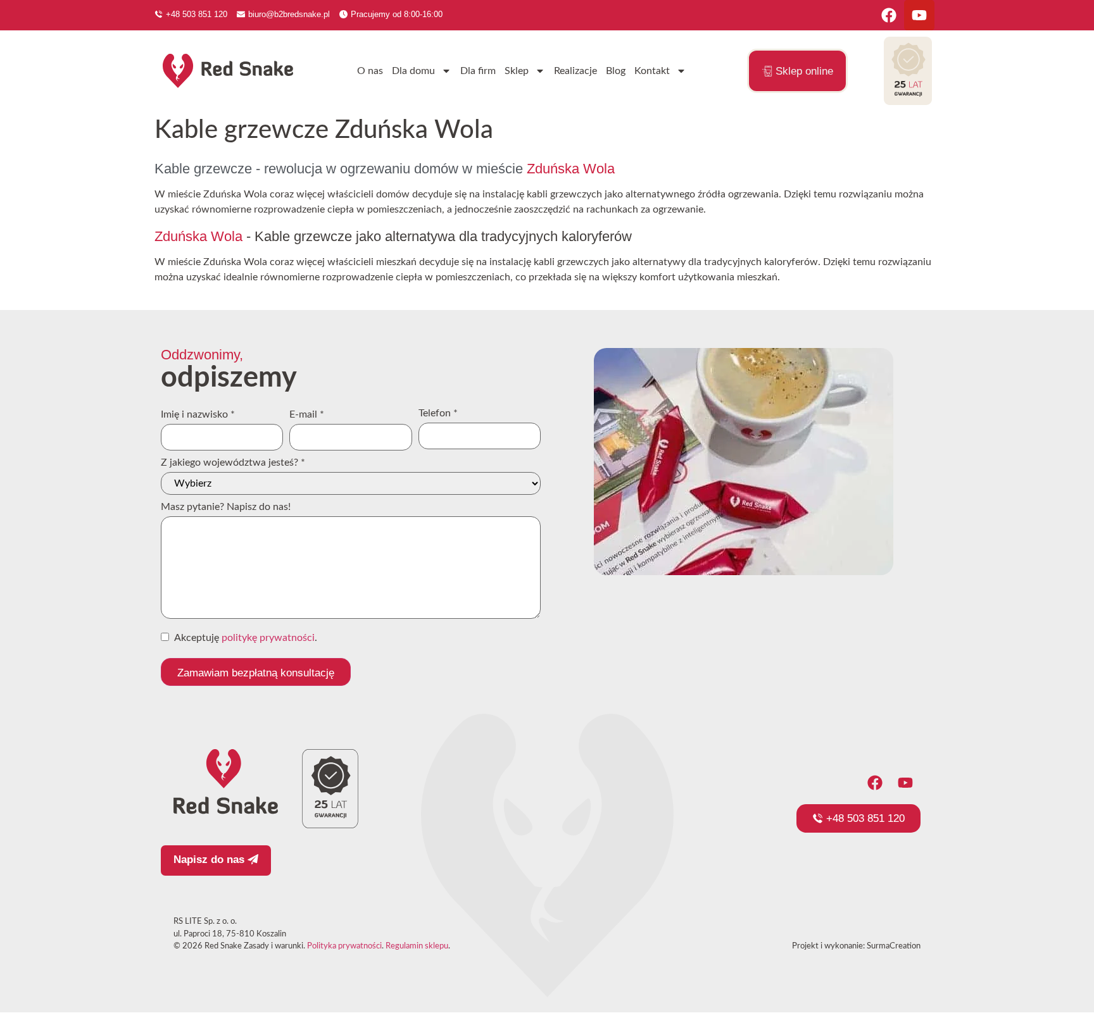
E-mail (306, 414)
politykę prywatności (268, 638)
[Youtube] (919, 15)
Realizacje (575, 71)
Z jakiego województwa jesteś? (233, 462)
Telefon (438, 413)
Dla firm (478, 71)
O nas (370, 71)
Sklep (517, 71)
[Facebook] (889, 15)
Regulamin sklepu (417, 946)
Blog (616, 71)
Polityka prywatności (344, 946)
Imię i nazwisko (198, 414)
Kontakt (652, 71)
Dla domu (413, 71)
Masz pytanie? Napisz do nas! (226, 507)
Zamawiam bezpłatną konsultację (255, 673)
